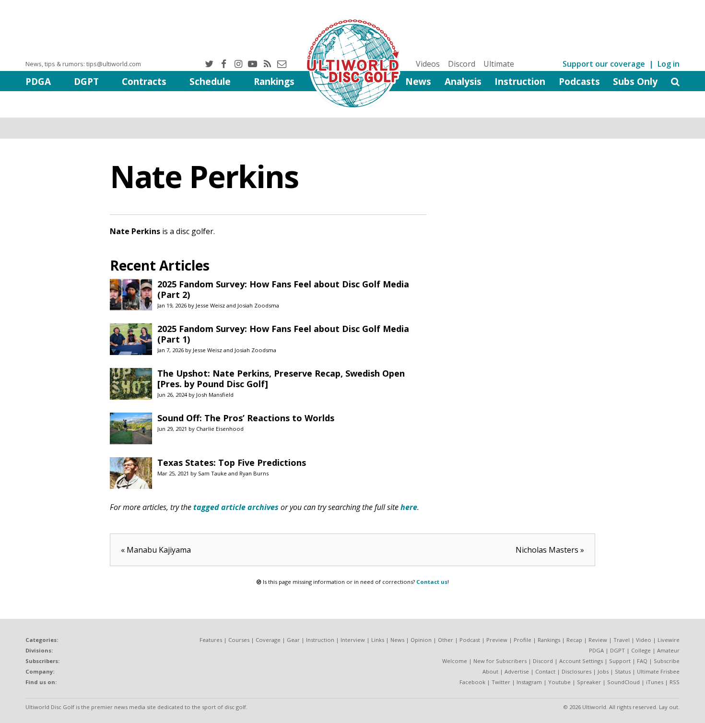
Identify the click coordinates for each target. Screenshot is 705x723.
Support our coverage (604, 64)
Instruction (519, 81)
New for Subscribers (500, 660)
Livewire (669, 639)
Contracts (144, 81)
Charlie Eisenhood (220, 428)
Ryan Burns (254, 473)
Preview (496, 639)
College (641, 650)
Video (643, 639)
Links (377, 639)
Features (211, 639)
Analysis (463, 81)
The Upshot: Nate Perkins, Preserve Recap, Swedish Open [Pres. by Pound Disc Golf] (281, 378)
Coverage (268, 639)
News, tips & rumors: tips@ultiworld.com (83, 63)
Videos (428, 64)
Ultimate (498, 64)
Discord (461, 64)
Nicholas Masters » (550, 550)
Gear (293, 639)
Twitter (501, 682)
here (408, 507)
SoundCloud (623, 682)
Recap (574, 639)
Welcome (454, 660)
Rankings (274, 81)
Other (445, 639)
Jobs (603, 671)
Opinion (421, 639)
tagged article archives (236, 507)
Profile (522, 639)
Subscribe (667, 660)
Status (623, 671)
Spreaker (589, 682)
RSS (675, 682)
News (418, 81)
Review (597, 639)
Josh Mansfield (215, 394)
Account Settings (581, 660)
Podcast (469, 639)
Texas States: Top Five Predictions (231, 462)
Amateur (668, 650)
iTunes (654, 682)
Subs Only (635, 81)
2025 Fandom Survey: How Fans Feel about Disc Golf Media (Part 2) (283, 289)
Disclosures (576, 671)
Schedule (210, 81)
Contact (545, 671)
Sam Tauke (212, 473)
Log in (669, 64)
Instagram (529, 682)
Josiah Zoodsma (258, 305)
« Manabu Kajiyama (156, 550)
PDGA (38, 81)
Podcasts (579, 81)
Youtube (559, 682)
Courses (238, 639)
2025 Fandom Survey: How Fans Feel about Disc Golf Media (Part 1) (283, 334)
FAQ (642, 660)
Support (620, 660)
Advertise (517, 671)
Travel (621, 639)
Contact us (431, 581)
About (490, 671)
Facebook (472, 682)
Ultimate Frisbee (658, 671)
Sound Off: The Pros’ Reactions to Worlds (245, 418)
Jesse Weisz (210, 305)
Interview (353, 639)
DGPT (86, 81)
